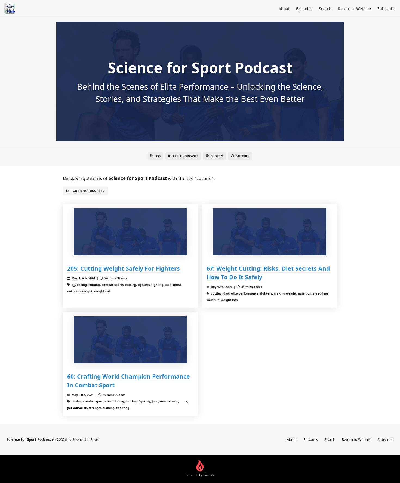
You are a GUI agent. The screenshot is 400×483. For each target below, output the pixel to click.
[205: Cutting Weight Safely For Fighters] (130, 231)
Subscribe (386, 8)
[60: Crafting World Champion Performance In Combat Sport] (130, 339)
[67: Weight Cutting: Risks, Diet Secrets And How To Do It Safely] (269, 231)
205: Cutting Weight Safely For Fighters (123, 268)
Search (325, 8)
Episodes (304, 8)
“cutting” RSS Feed (88, 190)
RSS (158, 156)
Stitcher (243, 156)
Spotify (217, 156)
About (284, 8)
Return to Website (354, 8)
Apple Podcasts (185, 156)
